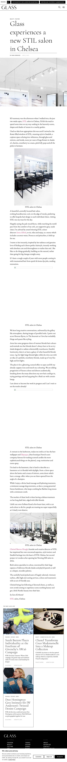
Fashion (7, 637)
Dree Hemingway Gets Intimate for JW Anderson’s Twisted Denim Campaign (18, 704)
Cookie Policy (11, 759)
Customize (38, 756)
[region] (33, 755)
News (17, 637)
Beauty (37, 637)
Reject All (49, 756)
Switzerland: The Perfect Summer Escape (40, 2)
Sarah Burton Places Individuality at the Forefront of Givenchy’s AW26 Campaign (17, 646)
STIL (24, 121)
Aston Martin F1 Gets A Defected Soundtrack (13, 2)
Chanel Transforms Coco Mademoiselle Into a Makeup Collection (47, 644)
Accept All (60, 756)
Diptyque (24, 454)
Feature (13, 637)
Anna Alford (21, 232)
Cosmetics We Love (45, 637)
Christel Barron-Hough (19, 549)
